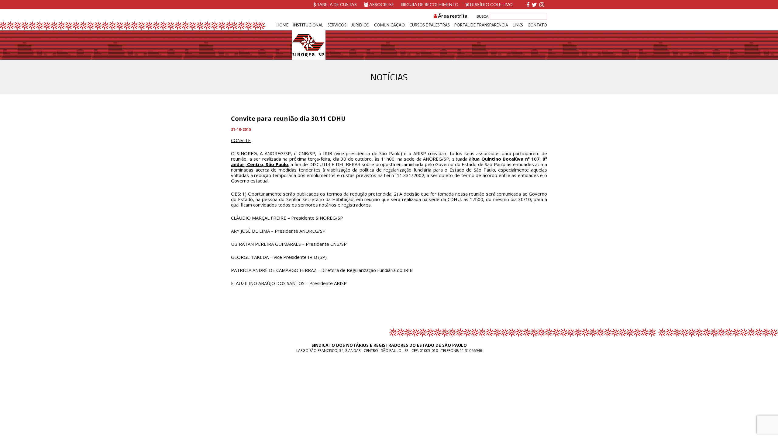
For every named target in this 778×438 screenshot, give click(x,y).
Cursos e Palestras (429, 25)
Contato (537, 25)
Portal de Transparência (481, 25)
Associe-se (381, 4)
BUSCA (482, 16)
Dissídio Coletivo (491, 4)
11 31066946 (471, 350)
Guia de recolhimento (432, 4)
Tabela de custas (336, 4)
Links (518, 25)
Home (282, 25)
